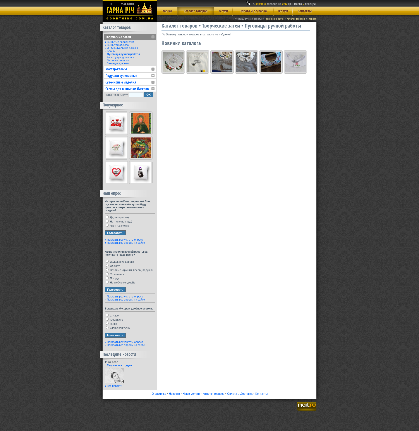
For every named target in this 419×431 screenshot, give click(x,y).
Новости (174, 393)
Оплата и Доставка (239, 393)
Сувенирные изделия (120, 82)
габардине (116, 319)
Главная (166, 11)
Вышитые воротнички (120, 41)
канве (113, 323)
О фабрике (159, 393)
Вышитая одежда (118, 45)
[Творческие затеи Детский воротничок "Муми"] (246, 62)
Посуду (114, 278)
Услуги (223, 11)
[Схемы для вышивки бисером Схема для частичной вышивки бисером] (141, 148)
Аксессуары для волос (121, 57)
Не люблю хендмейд (122, 282)
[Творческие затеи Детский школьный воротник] (222, 62)
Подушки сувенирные (121, 75)
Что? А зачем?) (119, 225)
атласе (114, 315)
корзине (261, 3)
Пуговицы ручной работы (123, 54)
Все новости (114, 386)
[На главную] (130, 21)
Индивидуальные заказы (122, 48)
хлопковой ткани (120, 328)
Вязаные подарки (118, 60)
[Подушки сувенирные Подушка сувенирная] (116, 123)
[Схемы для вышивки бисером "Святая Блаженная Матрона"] (141, 123)
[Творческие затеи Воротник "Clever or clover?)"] (295, 62)
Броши (111, 51)
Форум (283, 11)
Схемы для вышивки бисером (127, 88)
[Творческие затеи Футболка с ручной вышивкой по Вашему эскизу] (197, 62)
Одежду (114, 266)
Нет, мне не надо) (120, 221)
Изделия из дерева (121, 261)
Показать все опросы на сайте (126, 242)
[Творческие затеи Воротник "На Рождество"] (173, 62)
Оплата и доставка (253, 11)
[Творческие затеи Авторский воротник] (271, 62)
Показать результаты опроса (125, 239)
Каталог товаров (196, 11)
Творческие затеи (274, 18)
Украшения (116, 274)
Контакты (305, 11)
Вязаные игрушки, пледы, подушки (131, 270)
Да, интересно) (119, 217)
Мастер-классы (116, 69)
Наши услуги (191, 393)
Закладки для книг (118, 63)
